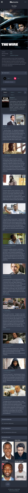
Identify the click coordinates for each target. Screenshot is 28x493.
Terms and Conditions (14, 490)
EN (25, 2)
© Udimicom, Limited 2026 (14, 489)
